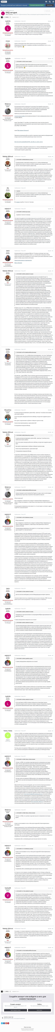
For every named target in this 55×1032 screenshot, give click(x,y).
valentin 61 (8, 208)
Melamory (8, 104)
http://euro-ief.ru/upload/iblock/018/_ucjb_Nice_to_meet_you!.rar (28, 141)
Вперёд (7, 17)
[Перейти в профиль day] (8, 195)
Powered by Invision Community (27, 1030)
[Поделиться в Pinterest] (8, 1023)
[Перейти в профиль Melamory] (8, 111)
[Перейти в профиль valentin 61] (8, 216)
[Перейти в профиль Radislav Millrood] (8, 164)
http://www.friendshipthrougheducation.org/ (33, 794)
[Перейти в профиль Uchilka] (8, 357)
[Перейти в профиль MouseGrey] (8, 417)
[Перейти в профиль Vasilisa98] (8, 895)
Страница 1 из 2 (15, 17)
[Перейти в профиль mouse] (8, 46)
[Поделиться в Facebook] (4, 1023)
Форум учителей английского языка (14, 5)
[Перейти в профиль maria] (8, 258)
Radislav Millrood (8, 156)
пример (18, 202)
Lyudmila (11, 14)
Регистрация (49, 5)
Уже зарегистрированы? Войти (36, 5)
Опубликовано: (20, 21)
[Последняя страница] (10, 17)
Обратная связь (27, 1027)
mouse (8, 41)
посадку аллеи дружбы (19, 116)
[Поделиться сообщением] (52, 21)
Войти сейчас (39, 1010)
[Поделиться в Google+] (6, 1023)
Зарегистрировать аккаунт (16, 1010)
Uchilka (8, 349)
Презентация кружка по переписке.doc (23, 260)
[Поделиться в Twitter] (2, 1023)
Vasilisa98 (8, 888)
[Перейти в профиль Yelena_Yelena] (8, 735)
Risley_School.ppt (18, 262)
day (8, 188)
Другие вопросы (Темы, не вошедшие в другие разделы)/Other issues (35, 14)
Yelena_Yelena (8, 731)
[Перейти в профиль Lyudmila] (3, 13)
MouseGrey (7, 410)
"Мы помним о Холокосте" (23, 130)
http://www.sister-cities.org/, (37, 801)
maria (7, 251)
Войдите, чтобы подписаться (8, 10)
